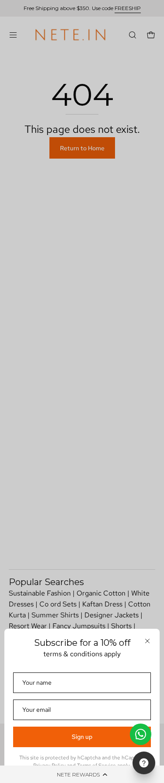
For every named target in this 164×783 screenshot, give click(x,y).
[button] (82, 774)
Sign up (82, 737)
